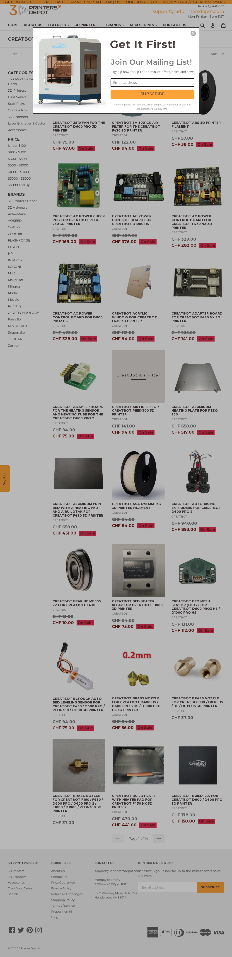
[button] (193, 33)
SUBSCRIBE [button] (152, 93)
